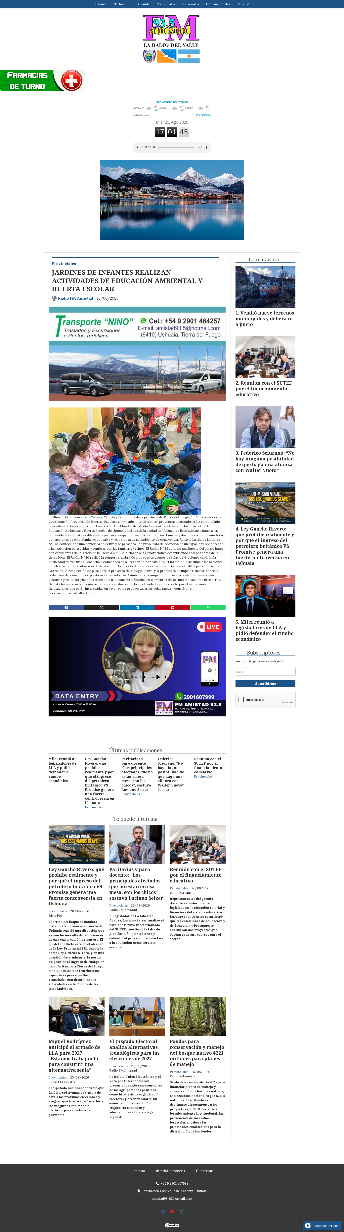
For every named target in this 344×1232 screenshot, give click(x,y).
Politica (163, 789)
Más (240, 4)
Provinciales (166, 4)
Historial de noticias (169, 1171)
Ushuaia (101, 4)
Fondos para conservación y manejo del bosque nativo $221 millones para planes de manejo (197, 1052)
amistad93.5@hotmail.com (172, 1198)
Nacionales (190, 4)
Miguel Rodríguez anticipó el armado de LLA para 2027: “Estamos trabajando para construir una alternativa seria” (75, 1055)
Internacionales (218, 4)
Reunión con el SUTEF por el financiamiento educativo (208, 765)
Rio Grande (141, 4)
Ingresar (205, 1171)
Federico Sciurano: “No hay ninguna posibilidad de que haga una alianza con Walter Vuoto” (171, 771)
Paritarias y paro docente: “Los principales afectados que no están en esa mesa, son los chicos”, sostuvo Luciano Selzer (137, 774)
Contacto (138, 1171)
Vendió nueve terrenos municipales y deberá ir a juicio (265, 318)
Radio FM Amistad (75, 298)
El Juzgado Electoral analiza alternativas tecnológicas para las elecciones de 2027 (134, 1050)
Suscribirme (265, 683)
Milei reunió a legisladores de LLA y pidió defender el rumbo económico (62, 769)
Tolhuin (120, 4)
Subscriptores (264, 653)
